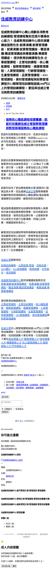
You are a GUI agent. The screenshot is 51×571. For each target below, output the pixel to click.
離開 (14, 566)
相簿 (8, 103)
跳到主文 (5, 26)
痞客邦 (27, 375)
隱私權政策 (44, 534)
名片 (8, 109)
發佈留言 (5, 412)
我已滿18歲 (6, 566)
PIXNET (11, 534)
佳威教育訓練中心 (17, 19)
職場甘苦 (21, 98)
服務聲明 (26, 537)
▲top (3, 392)
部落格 (9, 106)
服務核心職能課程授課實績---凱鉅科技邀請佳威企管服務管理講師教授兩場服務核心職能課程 (27, 124)
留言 (32, 375)
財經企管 (20, 382)
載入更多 (5, 397)
